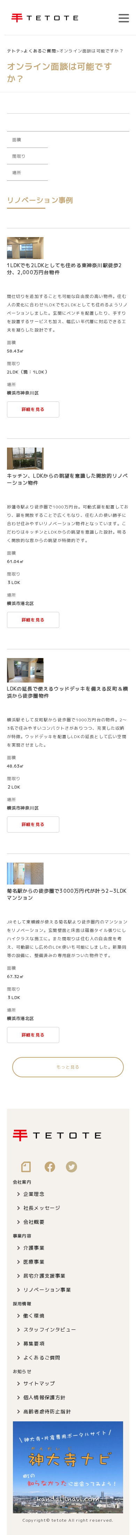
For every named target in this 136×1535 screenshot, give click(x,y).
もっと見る (68, 1067)
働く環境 (34, 1315)
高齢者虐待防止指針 (47, 1411)
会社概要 (34, 1222)
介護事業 (34, 1247)
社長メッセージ (41, 1208)
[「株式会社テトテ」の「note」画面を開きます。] (26, 1169)
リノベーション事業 (47, 1289)
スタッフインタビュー (49, 1329)
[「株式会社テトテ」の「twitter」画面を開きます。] (71, 1169)
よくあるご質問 (41, 1357)
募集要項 (34, 1343)
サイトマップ (39, 1383)
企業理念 (34, 1194)
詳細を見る (33, 409)
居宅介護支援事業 (44, 1275)
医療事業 (34, 1261)
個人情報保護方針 (44, 1397)
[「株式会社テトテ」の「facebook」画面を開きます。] (50, 1169)
